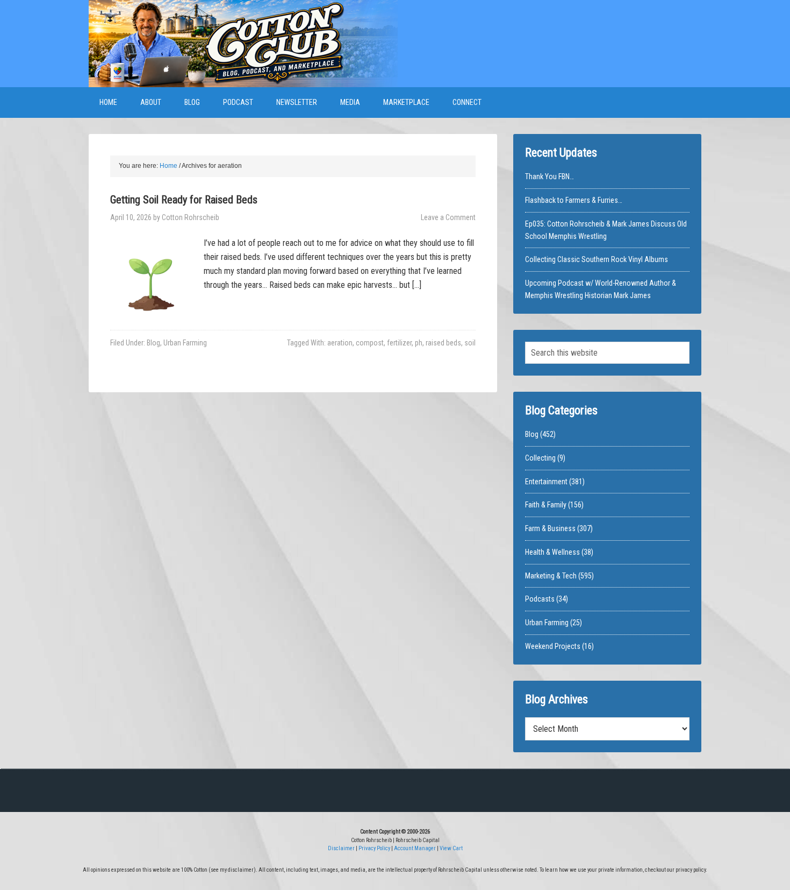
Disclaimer (341, 848)
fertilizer (399, 342)
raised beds (443, 342)
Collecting (540, 458)
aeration (340, 342)
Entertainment (546, 481)
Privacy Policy (374, 848)
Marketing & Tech (551, 575)
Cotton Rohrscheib (243, 43)
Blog (153, 342)
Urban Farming (185, 342)
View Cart (451, 848)
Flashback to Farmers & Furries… (573, 200)
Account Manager (415, 848)
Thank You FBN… (549, 176)
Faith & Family (545, 504)
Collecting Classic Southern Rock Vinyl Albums (596, 259)
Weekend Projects (552, 646)
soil (470, 342)
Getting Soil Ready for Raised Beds (183, 199)
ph (418, 342)
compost (370, 342)
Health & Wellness (552, 552)
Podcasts (540, 599)
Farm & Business (550, 528)
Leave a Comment (448, 217)
